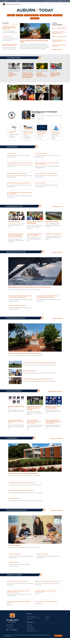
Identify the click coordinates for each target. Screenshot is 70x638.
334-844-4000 (9, 625)
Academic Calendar (30, 629)
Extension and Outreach (31, 15)
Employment (29, 619)
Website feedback (9, 627)
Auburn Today (48, 617)
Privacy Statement (45, 635)
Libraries (47, 616)
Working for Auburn (30, 627)
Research (19, 15)
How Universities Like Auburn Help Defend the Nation (42, 133)
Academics (11, 15)
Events (46, 619)
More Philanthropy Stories (56, 510)
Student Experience (45, 15)
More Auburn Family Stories (56, 438)
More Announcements (57, 49)
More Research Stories (57, 252)
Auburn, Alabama (9, 624)
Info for (18, 1)
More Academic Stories (57, 206)
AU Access (60, 1)
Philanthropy (35, 18)
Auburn (7, 1)
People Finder (29, 626)
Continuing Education (31, 616)
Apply (45, 1)
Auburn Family (57, 15)
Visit (50, 1)
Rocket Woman (12, 131)
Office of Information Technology (33, 617)
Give (55, 1)
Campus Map (29, 624)
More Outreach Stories (57, 318)
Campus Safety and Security (32, 631)
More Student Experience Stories (55, 391)
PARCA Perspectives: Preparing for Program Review (28, 133)
